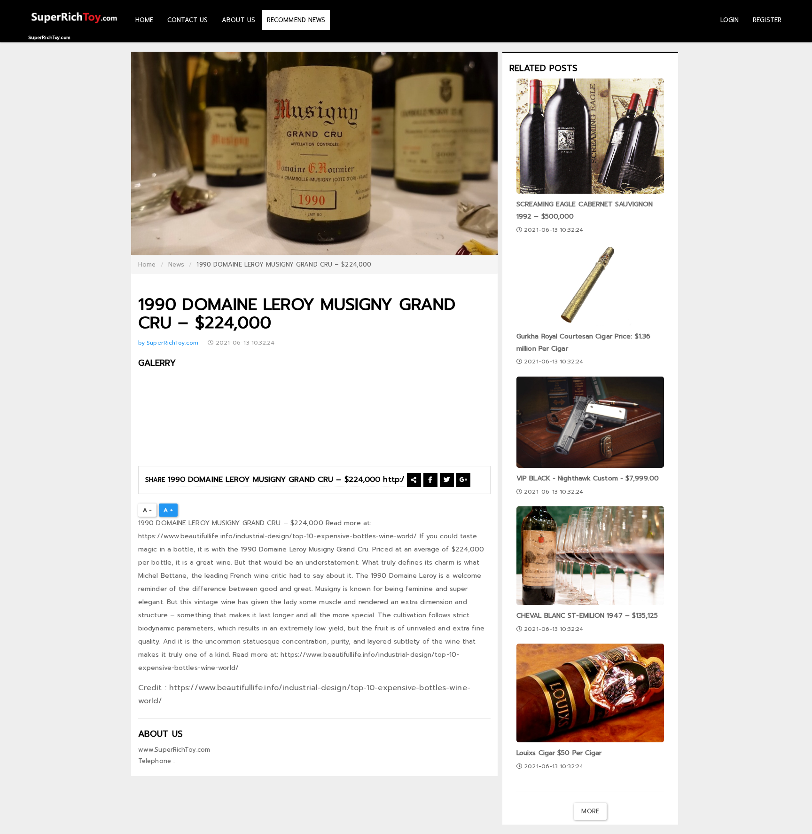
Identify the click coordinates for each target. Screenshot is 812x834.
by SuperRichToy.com (169, 342)
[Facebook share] (430, 479)
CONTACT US (187, 20)
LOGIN (729, 20)
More (590, 811)
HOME (144, 20)
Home (147, 264)
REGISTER (767, 20)
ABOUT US (238, 20)
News (176, 264)
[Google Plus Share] (463, 479)
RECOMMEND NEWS (296, 20)
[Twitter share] (447, 479)
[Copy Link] (413, 479)
